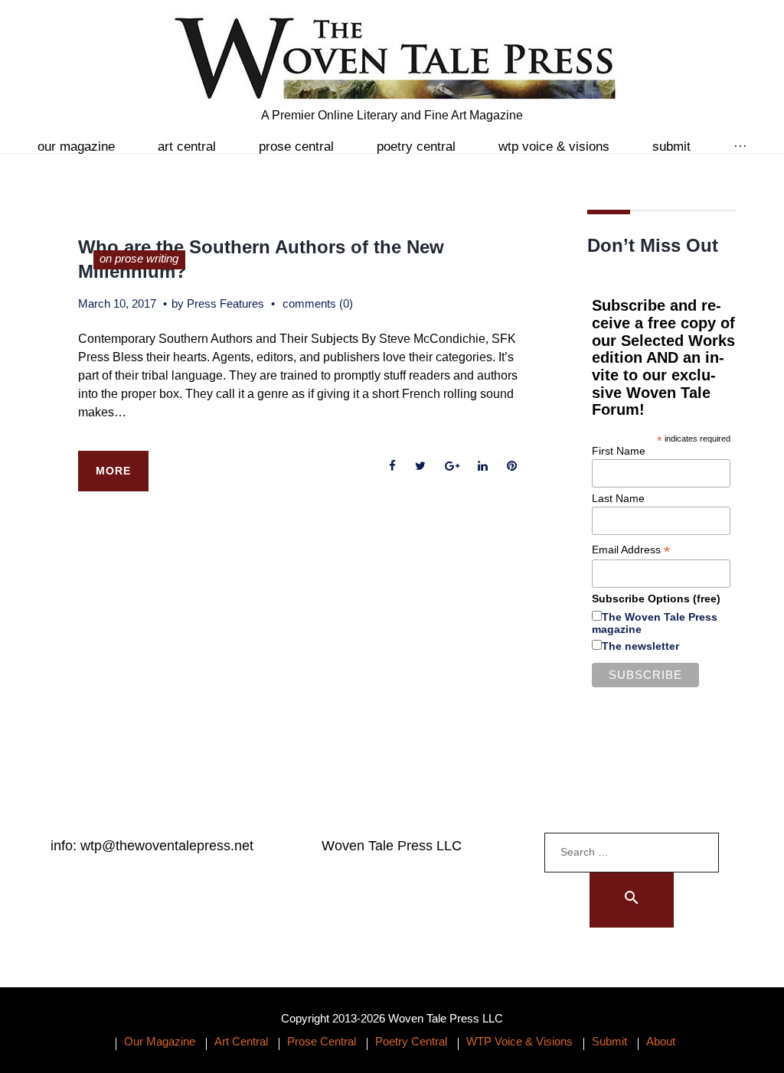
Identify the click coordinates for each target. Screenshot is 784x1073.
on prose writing (139, 258)
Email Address (631, 550)
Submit (671, 146)
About (660, 1041)
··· (740, 146)
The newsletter (640, 646)
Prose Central (296, 146)
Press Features (225, 303)
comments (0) (318, 303)
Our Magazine (76, 146)
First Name (618, 451)
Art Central (187, 146)
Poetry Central (416, 146)
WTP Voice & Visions (553, 146)
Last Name (618, 498)
